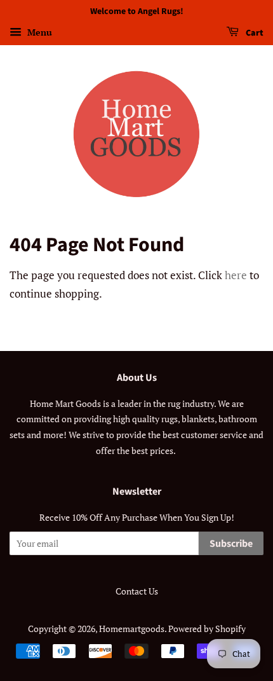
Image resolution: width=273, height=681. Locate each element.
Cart (253, 33)
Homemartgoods (131, 629)
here (236, 275)
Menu (38, 32)
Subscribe (231, 544)
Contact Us (137, 591)
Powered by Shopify (207, 629)
